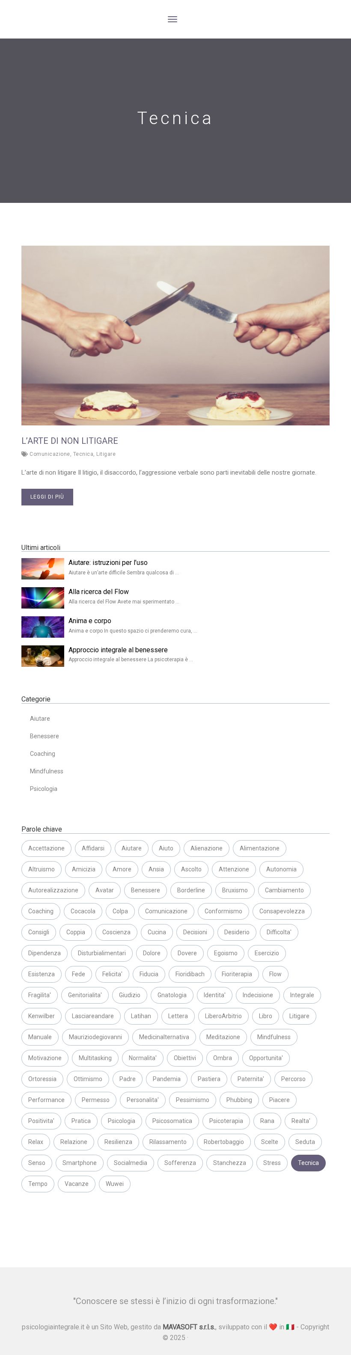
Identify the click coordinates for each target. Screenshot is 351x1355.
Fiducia (149, 974)
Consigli (38, 932)
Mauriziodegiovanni (95, 1037)
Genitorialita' (85, 995)
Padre (127, 1079)
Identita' (215, 995)
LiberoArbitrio (223, 1016)
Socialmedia (130, 1162)
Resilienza (118, 1141)
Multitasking (95, 1058)
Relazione (73, 1141)
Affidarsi (93, 848)
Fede (78, 974)
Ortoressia (42, 1079)
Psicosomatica (172, 1120)
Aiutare (40, 718)
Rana (267, 1120)
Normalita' (143, 1058)
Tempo (38, 1183)
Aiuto (166, 848)
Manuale (40, 1037)
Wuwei (115, 1183)
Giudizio (129, 995)
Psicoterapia (226, 1120)
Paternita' (251, 1079)
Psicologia (43, 788)
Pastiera (209, 1079)
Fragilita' (39, 995)
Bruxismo (235, 890)
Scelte (269, 1141)
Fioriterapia (237, 974)
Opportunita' (266, 1058)
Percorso (293, 1079)
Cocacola (83, 911)
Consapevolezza (282, 911)
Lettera (178, 1016)
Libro (265, 1016)
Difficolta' (279, 932)
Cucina (157, 932)
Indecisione (258, 995)
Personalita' (143, 1099)
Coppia (75, 932)
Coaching (42, 753)
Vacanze (77, 1183)
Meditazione (223, 1037)
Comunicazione (50, 454)
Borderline (191, 890)
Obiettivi (185, 1058)
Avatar (104, 890)
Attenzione (234, 869)
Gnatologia (172, 995)
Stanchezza (229, 1162)
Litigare (106, 454)
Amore (122, 869)
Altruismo (41, 869)
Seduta (305, 1141)
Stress (272, 1162)
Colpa (120, 911)
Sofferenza (180, 1162)
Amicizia (83, 869)
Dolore (152, 953)
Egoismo (226, 953)
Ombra (222, 1058)
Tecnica (83, 454)
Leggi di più (47, 497)
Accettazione (46, 848)
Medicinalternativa (164, 1037)
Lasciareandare (93, 1016)
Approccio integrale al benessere (118, 650)
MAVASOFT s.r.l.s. (189, 1327)
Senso (36, 1162)
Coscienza (116, 932)
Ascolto (191, 869)
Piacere (279, 1099)
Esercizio (267, 953)
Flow (275, 974)
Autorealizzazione (53, 890)
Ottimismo (88, 1079)
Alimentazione (260, 848)
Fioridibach (190, 974)
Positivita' (41, 1120)
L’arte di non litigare (69, 441)
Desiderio (237, 932)
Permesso (96, 1099)
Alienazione (206, 848)
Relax (35, 1141)
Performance (46, 1099)
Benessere (44, 736)
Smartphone (79, 1162)
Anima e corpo (89, 621)
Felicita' (112, 974)
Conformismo (223, 911)
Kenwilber (41, 1016)
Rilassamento (168, 1141)
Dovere (187, 953)
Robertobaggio (224, 1141)
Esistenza (41, 974)
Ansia (156, 869)
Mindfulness (46, 771)
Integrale (302, 995)
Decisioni (195, 932)
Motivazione (45, 1058)
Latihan (141, 1016)
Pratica (81, 1120)
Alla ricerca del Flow (98, 592)
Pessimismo (192, 1099)
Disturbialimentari (102, 953)
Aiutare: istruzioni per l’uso (108, 563)
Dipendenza (44, 953)
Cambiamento (284, 890)
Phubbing (239, 1099)
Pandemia (167, 1079)
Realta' (301, 1120)
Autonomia (281, 869)
